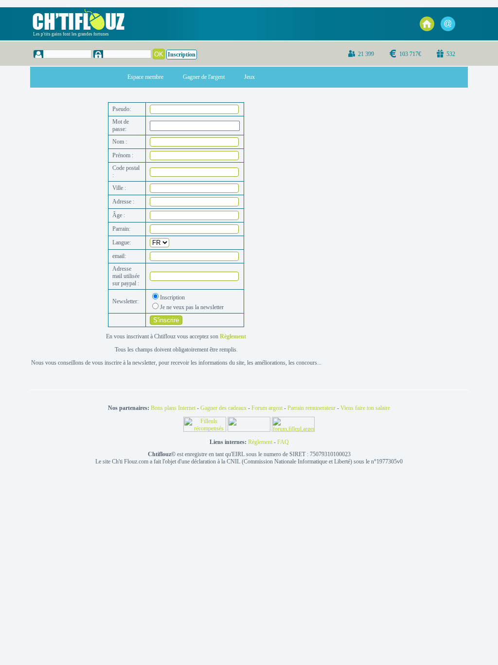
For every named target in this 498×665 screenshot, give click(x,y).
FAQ (283, 442)
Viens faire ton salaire (365, 408)
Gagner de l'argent (204, 77)
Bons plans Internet (173, 408)
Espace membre (145, 77)
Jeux (249, 77)
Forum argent (267, 408)
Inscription (182, 54)
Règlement (260, 442)
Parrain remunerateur (311, 408)
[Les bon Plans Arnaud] (250, 429)
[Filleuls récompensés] (205, 429)
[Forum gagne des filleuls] (293, 429)
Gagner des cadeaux (223, 408)
